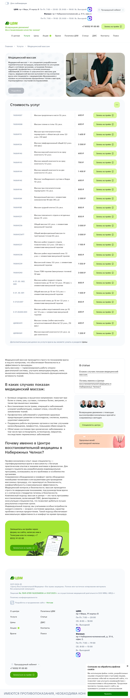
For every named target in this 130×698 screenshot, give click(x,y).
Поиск (116, 35)
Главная (9, 46)
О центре (15, 35)
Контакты (105, 35)
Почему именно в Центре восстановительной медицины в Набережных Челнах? (95, 383)
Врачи (58, 35)
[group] (99, 441)
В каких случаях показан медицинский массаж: (98, 373)
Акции (45, 35)
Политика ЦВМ (71, 35)
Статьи (85, 35)
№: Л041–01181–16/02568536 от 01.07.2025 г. (38, 593)
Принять (107, 694)
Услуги (27, 35)
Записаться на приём (22, 548)
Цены (36, 35)
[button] (84, 436)
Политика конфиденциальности (23, 597)
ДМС (94, 35)
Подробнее (16, 91)
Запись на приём (111, 26)
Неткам (49, 602)
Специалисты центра (91, 425)
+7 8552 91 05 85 (90, 26)
